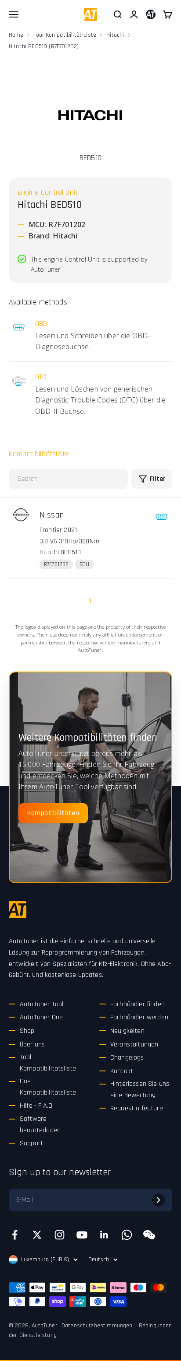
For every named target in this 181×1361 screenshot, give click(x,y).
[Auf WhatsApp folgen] (127, 1235)
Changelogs (127, 1057)
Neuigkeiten (127, 1031)
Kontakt (121, 1071)
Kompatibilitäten (53, 813)
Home (16, 35)
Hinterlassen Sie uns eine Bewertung (139, 1089)
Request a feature (136, 1108)
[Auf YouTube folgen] (82, 1235)
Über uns (32, 1044)
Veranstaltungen (134, 1044)
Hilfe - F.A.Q (36, 1105)
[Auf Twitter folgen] (37, 1235)
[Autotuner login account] (151, 14)
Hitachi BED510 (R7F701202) (44, 46)
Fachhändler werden (139, 1017)
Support (31, 1143)
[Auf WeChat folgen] (149, 1235)
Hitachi (115, 35)
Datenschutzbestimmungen (97, 1326)
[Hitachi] (90, 114)
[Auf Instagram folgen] (59, 1235)
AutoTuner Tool (41, 1004)
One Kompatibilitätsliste (48, 1087)
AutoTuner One (41, 1017)
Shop (27, 1031)
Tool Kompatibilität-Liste (65, 35)
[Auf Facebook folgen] (15, 1235)
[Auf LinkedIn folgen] (104, 1235)
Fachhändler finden (137, 1004)
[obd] (161, 517)
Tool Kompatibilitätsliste (48, 1063)
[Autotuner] (17, 909)
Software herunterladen (40, 1124)
